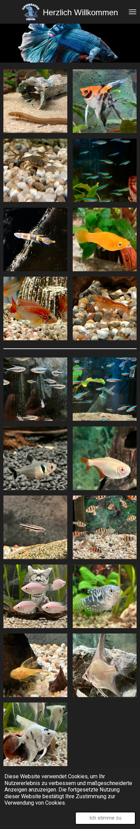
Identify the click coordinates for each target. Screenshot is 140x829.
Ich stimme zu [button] (105, 818)
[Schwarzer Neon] (35, 388)
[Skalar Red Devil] (104, 101)
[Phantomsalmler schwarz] (35, 458)
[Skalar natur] (104, 665)
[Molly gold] (104, 239)
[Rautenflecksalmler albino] (104, 458)
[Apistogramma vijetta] (35, 308)
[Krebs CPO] (104, 308)
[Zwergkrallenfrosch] (35, 170)
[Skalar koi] (35, 734)
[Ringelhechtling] (35, 239)
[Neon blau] (104, 170)
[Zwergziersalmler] (35, 527)
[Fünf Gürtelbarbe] (104, 527)
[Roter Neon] (104, 388)
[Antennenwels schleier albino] (35, 665)
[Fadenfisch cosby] (104, 596)
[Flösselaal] (35, 101)
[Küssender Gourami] (35, 596)
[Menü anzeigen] (132, 12)
